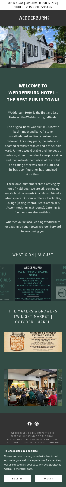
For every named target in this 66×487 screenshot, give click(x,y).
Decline (17, 478)
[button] (7, 17)
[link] (33, 18)
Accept (48, 478)
